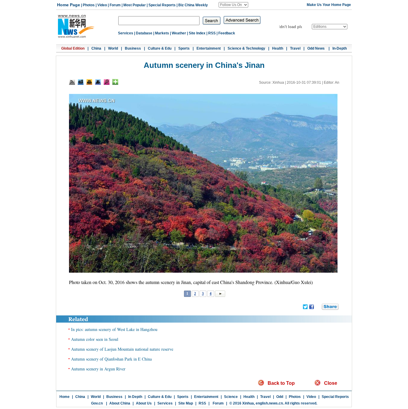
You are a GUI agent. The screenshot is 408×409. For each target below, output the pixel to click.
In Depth (135, 397)
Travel (295, 48)
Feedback (226, 33)
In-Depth (339, 48)
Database (144, 33)
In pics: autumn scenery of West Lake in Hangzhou (114, 329)
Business (133, 48)
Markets (162, 33)
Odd (279, 397)
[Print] (89, 82)
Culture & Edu (159, 48)
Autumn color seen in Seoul (94, 339)
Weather (179, 33)
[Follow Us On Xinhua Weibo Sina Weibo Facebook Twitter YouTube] (233, 5)
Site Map (185, 403)
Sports (184, 48)
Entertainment (209, 48)
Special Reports (162, 5)
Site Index (197, 33)
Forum (115, 5)
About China (119, 403)
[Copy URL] (98, 82)
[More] (115, 82)
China (96, 48)
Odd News (316, 48)
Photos (89, 5)
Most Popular (134, 5)
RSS (212, 33)
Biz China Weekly (193, 5)
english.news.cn (269, 403)
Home (64, 397)
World (113, 48)
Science (231, 397)
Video (102, 5)
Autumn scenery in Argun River (98, 369)
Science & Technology (246, 48)
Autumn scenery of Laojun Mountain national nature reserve (122, 349)
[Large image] (107, 82)
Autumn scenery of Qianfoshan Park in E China (111, 359)
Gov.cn (97, 403)
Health (277, 48)
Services (125, 33)
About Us (144, 403)
